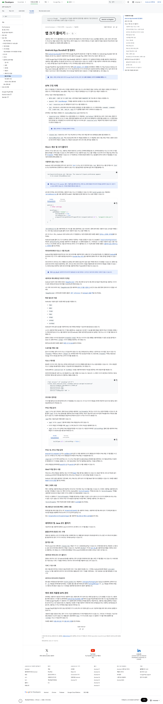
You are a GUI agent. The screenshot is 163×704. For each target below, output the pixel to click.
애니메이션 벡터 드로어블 (84, 516)
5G (49, 683)
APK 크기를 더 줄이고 (84, 287)
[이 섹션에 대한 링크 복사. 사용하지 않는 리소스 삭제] (65, 162)
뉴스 (26, 680)
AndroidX (113, 254)
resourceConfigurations (108, 240)
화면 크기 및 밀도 (68, 343)
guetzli (71, 464)
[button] (11, 35)
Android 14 (97, 677)
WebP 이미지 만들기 (51, 480)
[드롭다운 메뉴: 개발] (49, 2)
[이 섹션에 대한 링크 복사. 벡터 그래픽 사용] (58, 486)
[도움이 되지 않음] (116, 27)
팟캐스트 (27, 685)
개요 (3, 11)
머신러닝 (50, 672)
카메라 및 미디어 (52, 677)
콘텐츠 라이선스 (66, 636)
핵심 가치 (11, 11)
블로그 (70, 2)
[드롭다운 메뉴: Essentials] (26, 2)
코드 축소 (55, 272)
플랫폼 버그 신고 (144, 669)
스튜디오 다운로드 (121, 677)
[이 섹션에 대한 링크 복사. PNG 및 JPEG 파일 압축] (64, 450)
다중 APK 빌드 (58, 621)
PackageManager (93, 584)
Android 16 (97, 672)
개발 (45, 2)
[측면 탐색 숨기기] (20, 701)
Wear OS (73, 672)
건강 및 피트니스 (52, 674)
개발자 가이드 (120, 672)
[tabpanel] (81, 213)
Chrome (54, 692)
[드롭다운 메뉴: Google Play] (62, 2)
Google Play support (145, 674)
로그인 (159, 2)
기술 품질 (31, 11)
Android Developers (50, 27)
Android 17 (97, 669)
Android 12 (97, 683)
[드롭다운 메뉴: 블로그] (74, 2)
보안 (26, 674)
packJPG (62, 464)
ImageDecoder (70, 282)
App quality (6, 7)
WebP (74, 473)
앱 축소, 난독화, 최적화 (106, 234)
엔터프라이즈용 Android (31, 672)
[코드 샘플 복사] (117, 203)
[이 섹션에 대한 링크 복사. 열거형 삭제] (55, 543)
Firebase (62, 692)
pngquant (56, 454)
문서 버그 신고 (143, 672)
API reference (75, 293)
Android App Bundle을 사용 (75, 599)
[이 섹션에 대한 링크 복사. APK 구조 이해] (59, 86)
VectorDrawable (84, 491)
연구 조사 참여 (143, 677)
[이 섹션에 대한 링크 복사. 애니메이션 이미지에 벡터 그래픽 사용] (73, 507)
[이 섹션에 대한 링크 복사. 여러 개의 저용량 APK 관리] (70, 593)
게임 (49, 669)
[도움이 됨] (114, 27)
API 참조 (119, 674)
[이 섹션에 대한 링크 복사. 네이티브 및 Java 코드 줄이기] (72, 523)
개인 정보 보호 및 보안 (44, 11)
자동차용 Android (75, 677)
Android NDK (120, 680)
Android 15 (97, 674)
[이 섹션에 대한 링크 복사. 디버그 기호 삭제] (57, 566)
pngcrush (48, 454)
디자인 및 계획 (34, 2)
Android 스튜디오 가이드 (123, 669)
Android (27, 669)
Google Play (56, 2)
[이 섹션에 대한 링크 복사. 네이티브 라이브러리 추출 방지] (66, 578)
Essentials (21, 2)
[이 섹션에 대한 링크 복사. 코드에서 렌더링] (58, 397)
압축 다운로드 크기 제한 (80, 67)
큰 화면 (72, 669)
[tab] (51, 200)
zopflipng (67, 454)
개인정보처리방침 (52, 680)
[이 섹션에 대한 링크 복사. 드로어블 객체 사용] (60, 348)
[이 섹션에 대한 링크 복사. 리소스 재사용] (56, 361)
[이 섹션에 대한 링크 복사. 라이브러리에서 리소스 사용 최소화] (71, 251)
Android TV (74, 680)
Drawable (50, 155)
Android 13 (97, 680)
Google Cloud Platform (74, 692)
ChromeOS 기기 (75, 674)
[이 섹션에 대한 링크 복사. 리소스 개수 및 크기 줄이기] (69, 147)
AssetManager (62, 101)
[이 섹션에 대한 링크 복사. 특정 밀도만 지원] (58, 298)
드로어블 (77, 502)
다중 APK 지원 (68, 621)
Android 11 (97, 685)
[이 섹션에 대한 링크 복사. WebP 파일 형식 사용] (62, 470)
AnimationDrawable (71, 510)
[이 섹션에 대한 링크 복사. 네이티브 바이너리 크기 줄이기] (68, 555)
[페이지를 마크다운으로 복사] (72, 33)
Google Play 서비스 (78, 256)
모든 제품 (86, 692)
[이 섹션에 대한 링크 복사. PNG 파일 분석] (57, 408)
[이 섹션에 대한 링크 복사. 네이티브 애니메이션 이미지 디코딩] (71, 279)
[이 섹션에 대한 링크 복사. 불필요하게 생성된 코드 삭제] (66, 532)
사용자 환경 (22, 11)
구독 (144, 700)
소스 (26, 677)
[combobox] (116, 2)
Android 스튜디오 (150, 2)
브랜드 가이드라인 (46, 700)
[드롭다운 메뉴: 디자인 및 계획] (40, 2)
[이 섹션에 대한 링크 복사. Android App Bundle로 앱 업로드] (77, 50)
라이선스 (37, 700)
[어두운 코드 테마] (117, 172)
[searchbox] (11, 16)
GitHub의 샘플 (87, 293)
